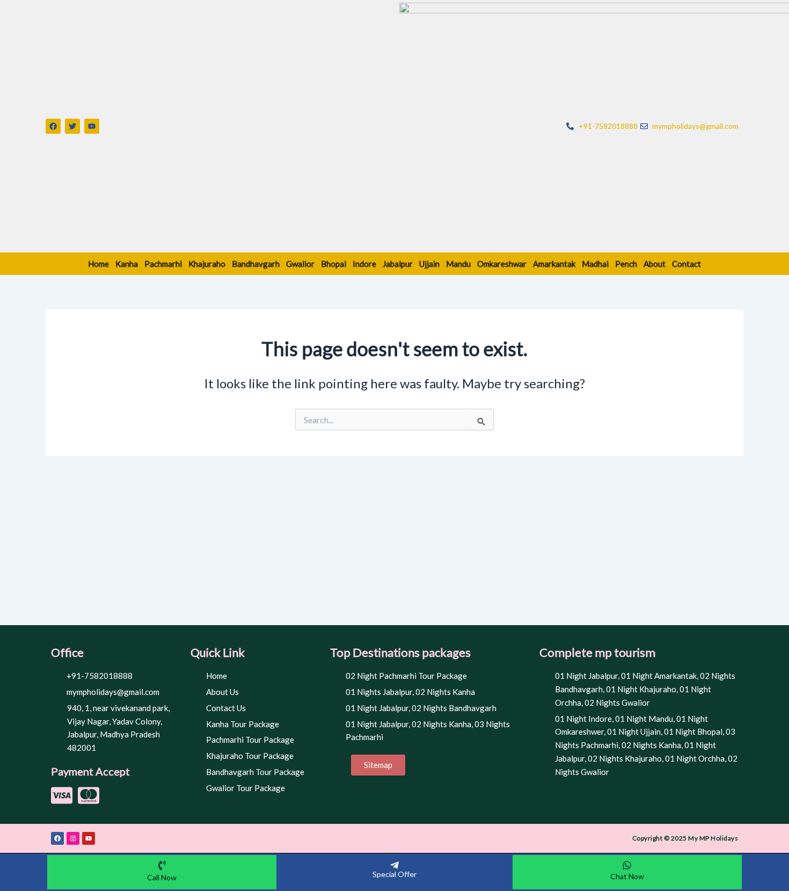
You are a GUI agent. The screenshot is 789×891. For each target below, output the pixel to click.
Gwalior (300, 264)
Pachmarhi (163, 264)
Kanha (126, 264)
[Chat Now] (627, 865)
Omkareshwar (502, 264)
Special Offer (394, 874)
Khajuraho (206, 264)
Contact (686, 264)
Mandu (458, 264)
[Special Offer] (394, 865)
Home (98, 264)
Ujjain (429, 264)
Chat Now (627, 876)
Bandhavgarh (256, 264)
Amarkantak (554, 264)
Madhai (595, 264)
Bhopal (333, 264)
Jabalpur (398, 264)
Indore (364, 264)
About (655, 264)
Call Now (162, 877)
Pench (626, 264)
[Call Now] (162, 865)
